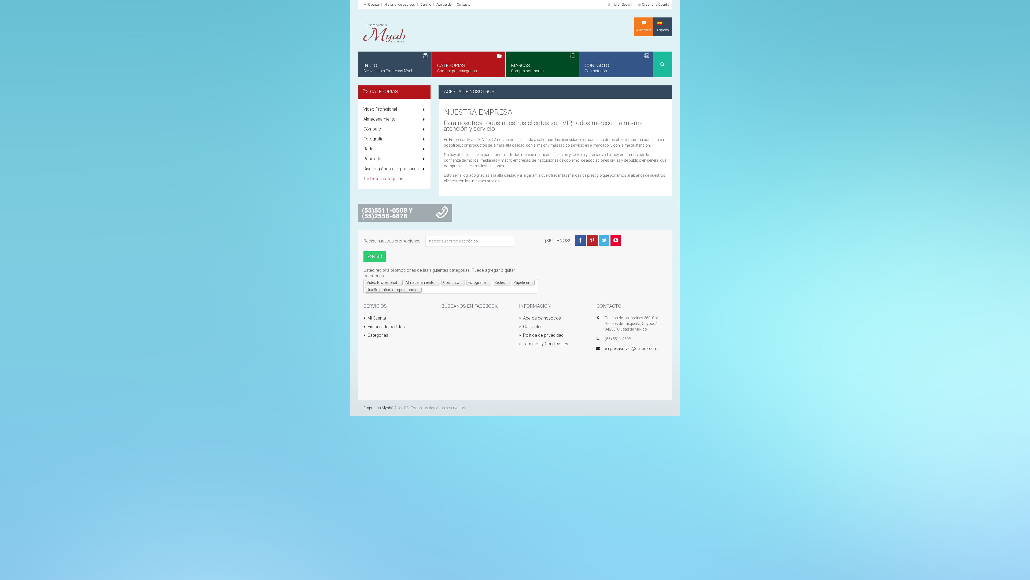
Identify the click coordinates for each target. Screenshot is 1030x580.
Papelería (372, 158)
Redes (369, 148)
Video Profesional (380, 109)
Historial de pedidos (399, 4)
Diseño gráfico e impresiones (391, 168)
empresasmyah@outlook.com (631, 348)
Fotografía (373, 139)
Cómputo (372, 129)
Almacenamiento (379, 119)
